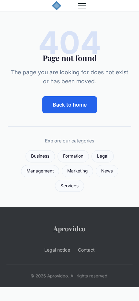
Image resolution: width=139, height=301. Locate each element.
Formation (73, 156)
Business (40, 156)
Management (40, 170)
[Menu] (81, 6)
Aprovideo (69, 228)
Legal (102, 156)
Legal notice (57, 250)
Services (69, 185)
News (107, 170)
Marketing (77, 170)
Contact (86, 250)
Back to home (70, 104)
